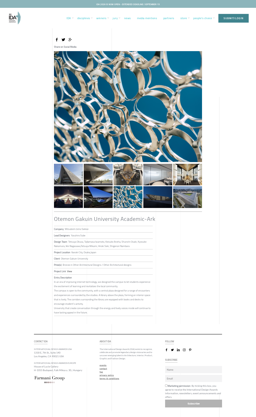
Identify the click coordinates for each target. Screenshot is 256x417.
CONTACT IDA (41, 341)
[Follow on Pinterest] (191, 349)
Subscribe (194, 403)
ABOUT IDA (105, 341)
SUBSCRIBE (171, 360)
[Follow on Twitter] (174, 349)
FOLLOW (169, 341)
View (69, 271)
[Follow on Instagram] (185, 349)
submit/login (233, 18)
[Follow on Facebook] (168, 349)
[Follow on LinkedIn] (180, 349)
